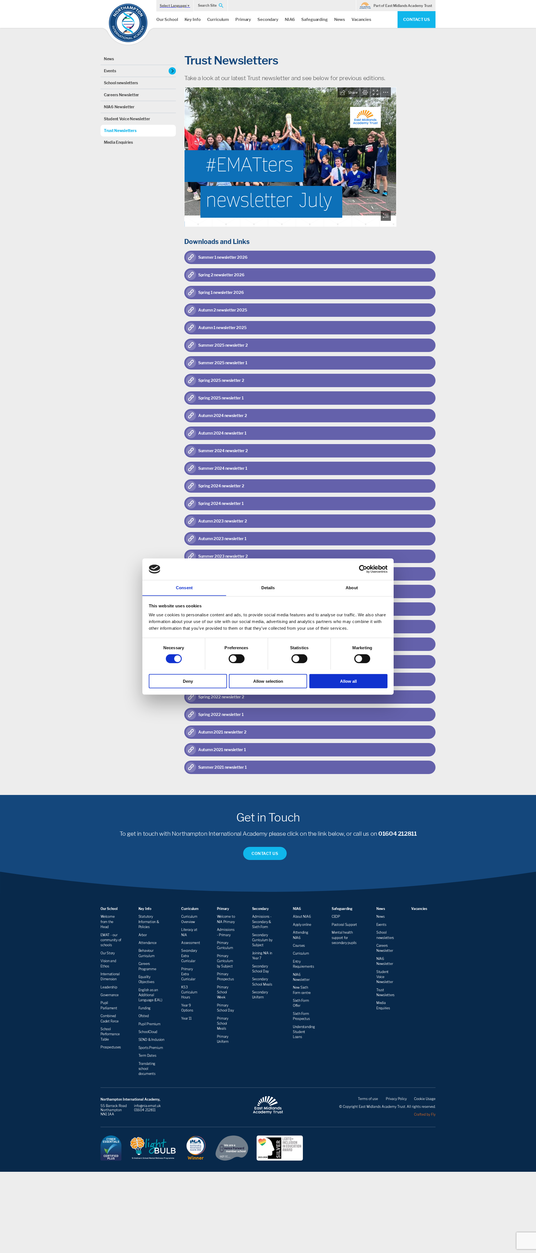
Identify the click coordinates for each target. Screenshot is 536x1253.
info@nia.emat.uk (147, 1106)
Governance (109, 995)
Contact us (416, 19)
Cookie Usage (425, 1099)
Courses (299, 945)
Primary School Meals (222, 1023)
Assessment (190, 943)
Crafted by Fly (425, 1114)
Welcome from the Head (107, 921)
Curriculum (218, 19)
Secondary (267, 19)
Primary (243, 19)
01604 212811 (397, 833)
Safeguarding (314, 19)
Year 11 (186, 1018)
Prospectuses (110, 1047)
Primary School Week (222, 992)
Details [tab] (268, 587)
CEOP (336, 916)
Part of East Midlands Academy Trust (403, 6)
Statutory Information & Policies (148, 921)
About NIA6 (302, 916)
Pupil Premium (149, 1024)
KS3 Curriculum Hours (189, 992)
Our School (167, 19)
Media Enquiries (118, 142)
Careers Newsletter (121, 94)
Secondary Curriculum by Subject (262, 940)
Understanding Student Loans (304, 1032)
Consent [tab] (184, 587)
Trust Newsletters (120, 130)
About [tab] (352, 587)
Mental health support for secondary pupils (344, 937)
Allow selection (268, 681)
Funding (144, 1008)
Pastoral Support (344, 925)
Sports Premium (150, 1048)
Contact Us (265, 853)
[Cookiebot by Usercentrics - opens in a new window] (363, 569)
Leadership (108, 987)
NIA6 (290, 19)
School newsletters (121, 82)
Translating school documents (146, 1069)
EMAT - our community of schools (110, 940)
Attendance (147, 943)
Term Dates (147, 1055)
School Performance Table (109, 1034)
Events (110, 70)
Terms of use (368, 1099)
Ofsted (143, 1016)
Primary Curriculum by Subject (225, 961)
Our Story (107, 953)
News (339, 19)
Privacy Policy (396, 1099)
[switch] (237, 658)
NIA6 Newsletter (119, 106)
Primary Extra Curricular (188, 974)
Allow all (348, 681)
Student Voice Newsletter (127, 118)
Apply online (302, 925)
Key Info (193, 19)
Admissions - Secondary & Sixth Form (262, 921)
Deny (188, 681)
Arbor (142, 935)
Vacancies (361, 19)
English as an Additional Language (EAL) (150, 995)
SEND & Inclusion (151, 1040)
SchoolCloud (147, 1032)
